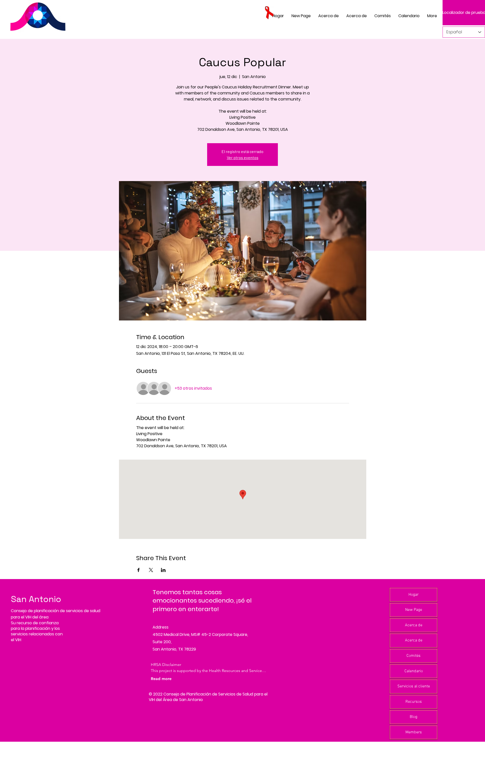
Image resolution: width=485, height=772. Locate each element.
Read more (161, 678)
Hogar (413, 594)
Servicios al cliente (413, 686)
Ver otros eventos (242, 157)
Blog (413, 716)
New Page (413, 609)
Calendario (413, 671)
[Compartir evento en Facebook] (138, 570)
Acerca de (413, 625)
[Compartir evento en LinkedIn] (163, 570)
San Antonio (36, 599)
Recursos (413, 701)
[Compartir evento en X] (151, 570)
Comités (413, 655)
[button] (383, 15)
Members (413, 732)
